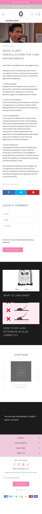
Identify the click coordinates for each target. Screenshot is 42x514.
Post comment (13, 250)
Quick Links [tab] (20, 448)
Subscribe (21, 484)
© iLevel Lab (21, 490)
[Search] (32, 14)
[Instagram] (19, 464)
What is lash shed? (16, 295)
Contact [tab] (21, 438)
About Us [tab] (21, 453)
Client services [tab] (21, 443)
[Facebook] (14, 464)
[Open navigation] (3, 14)
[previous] (4, 375)
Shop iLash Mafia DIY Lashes (21, 6)
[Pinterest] (23, 464)
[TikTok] (27, 464)
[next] (37, 375)
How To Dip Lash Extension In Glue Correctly (15, 332)
